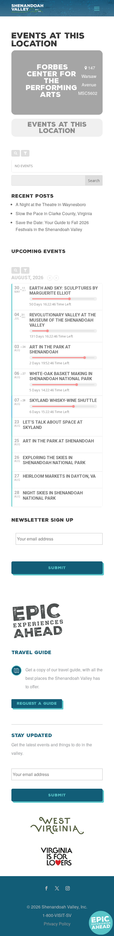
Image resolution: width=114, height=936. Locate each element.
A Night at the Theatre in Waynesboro (51, 204)
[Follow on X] (57, 888)
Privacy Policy (57, 924)
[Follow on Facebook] (46, 888)
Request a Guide (37, 703)
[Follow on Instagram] (67, 888)
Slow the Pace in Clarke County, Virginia (54, 213)
